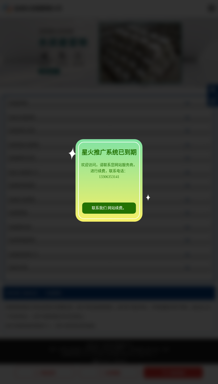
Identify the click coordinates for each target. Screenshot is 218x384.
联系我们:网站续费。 (109, 208)
